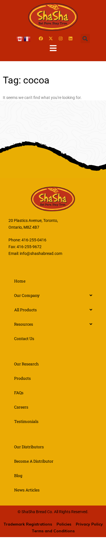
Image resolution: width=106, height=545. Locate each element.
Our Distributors (29, 446)
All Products (25, 309)
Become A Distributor (33, 461)
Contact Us (24, 338)
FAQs (18, 392)
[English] (20, 38)
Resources (23, 324)
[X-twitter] (51, 38)
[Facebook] (41, 38)
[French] (27, 38)
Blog (18, 475)
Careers (21, 407)
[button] (85, 38)
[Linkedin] (70, 38)
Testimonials (26, 421)
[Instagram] (61, 38)
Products (22, 378)
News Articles (27, 490)
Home (19, 281)
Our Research (26, 364)
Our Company (27, 295)
